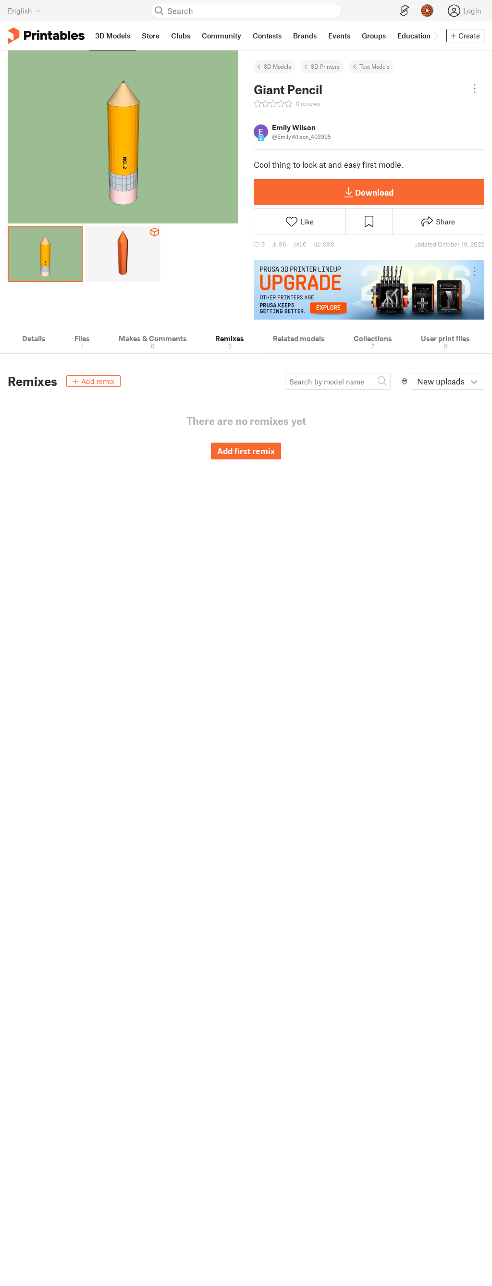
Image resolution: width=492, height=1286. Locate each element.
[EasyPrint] (404, 10)
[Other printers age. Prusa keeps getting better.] (369, 290)
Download (374, 192)
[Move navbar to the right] (436, 35)
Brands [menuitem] (305, 35)
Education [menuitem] (413, 35)
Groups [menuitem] (374, 35)
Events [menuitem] (339, 35)
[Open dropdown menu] (474, 88)
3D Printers (325, 66)
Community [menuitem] (221, 35)
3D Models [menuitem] (112, 35)
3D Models (277, 66)
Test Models (374, 66)
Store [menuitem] (151, 35)
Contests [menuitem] (267, 35)
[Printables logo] (46, 35)
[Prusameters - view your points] (427, 10)
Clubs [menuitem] (180, 35)
